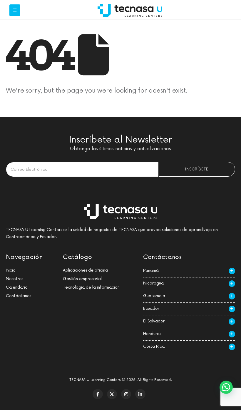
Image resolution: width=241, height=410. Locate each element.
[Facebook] (98, 394)
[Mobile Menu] (14, 10)
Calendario (17, 287)
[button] (226, 387)
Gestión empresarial (82, 278)
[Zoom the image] (130, 7)
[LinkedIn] (140, 394)
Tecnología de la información (91, 287)
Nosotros (14, 278)
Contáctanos (18, 295)
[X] (112, 394)
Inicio (11, 270)
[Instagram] (126, 394)
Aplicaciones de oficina (85, 270)
